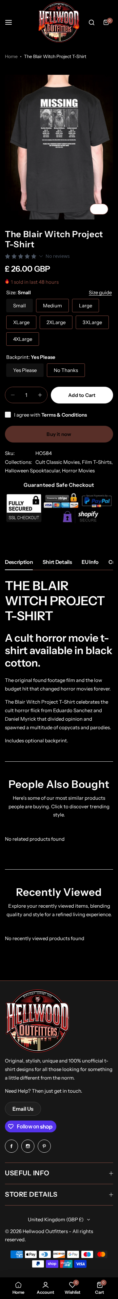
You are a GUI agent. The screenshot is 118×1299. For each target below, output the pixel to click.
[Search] (91, 22)
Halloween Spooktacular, (33, 470)
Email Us (22, 1108)
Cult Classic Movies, (58, 462)
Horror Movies (78, 470)
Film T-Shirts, (97, 462)
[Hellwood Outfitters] (59, 22)
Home (11, 56)
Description (19, 562)
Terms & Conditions (64, 415)
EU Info (90, 562)
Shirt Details (57, 562)
